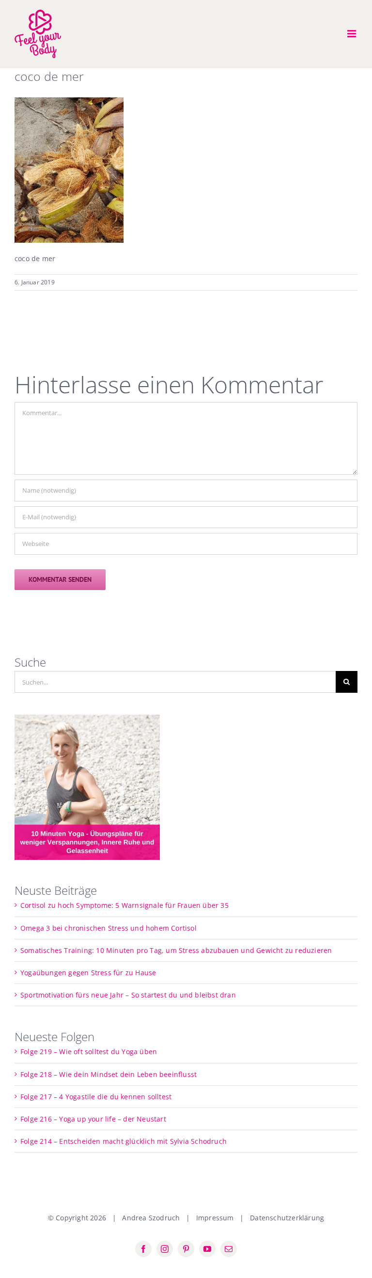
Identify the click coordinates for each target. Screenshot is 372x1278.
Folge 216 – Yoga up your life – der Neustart (93, 1118)
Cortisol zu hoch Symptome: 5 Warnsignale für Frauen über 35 (124, 905)
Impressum (215, 1217)
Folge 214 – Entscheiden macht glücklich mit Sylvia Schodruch (123, 1141)
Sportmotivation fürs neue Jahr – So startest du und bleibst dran (128, 994)
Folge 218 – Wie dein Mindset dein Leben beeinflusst (108, 1074)
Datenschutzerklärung (287, 1217)
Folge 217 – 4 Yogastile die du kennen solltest (95, 1096)
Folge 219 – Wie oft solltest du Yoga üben (88, 1051)
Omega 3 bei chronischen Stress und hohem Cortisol (108, 928)
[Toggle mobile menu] (352, 34)
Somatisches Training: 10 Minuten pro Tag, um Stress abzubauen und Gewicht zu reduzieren (176, 950)
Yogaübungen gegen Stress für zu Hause (88, 972)
